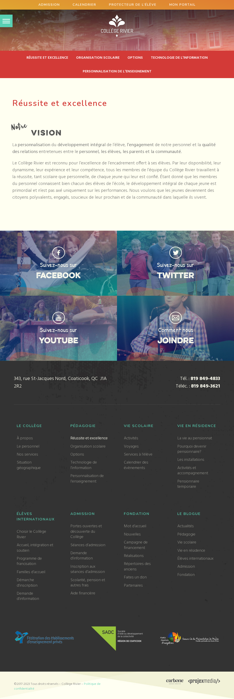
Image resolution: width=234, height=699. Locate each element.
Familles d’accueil (31, 572)
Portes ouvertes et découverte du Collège (86, 531)
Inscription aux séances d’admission (87, 569)
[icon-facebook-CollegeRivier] (58, 249)
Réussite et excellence (47, 58)
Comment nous (175, 329)
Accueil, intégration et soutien (35, 548)
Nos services (27, 454)
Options (135, 58)
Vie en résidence (196, 425)
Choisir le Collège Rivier (31, 534)
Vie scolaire (139, 425)
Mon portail (182, 5)
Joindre (175, 340)
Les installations (190, 459)
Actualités (185, 526)
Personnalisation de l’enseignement (117, 71)
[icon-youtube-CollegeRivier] (58, 314)
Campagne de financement (136, 545)
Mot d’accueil (135, 526)
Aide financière (82, 593)
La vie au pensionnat (194, 438)
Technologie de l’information (179, 58)
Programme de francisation (29, 561)
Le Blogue (189, 513)
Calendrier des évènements (136, 465)
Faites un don (135, 577)
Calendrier (84, 5)
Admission (49, 5)
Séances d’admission (87, 545)
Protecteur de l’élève (133, 5)
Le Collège (29, 425)
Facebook (58, 275)
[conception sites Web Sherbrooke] (204, 682)
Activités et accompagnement (192, 471)
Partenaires (133, 585)
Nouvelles (132, 534)
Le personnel (28, 446)
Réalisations (134, 556)
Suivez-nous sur (58, 264)
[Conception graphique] (174, 682)
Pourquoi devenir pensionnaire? (191, 449)
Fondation (136, 513)
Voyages (131, 446)
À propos (25, 438)
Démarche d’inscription (27, 583)
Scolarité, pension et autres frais (87, 583)
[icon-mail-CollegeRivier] (175, 314)
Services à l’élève (138, 454)
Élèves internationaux (195, 558)
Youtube (58, 340)
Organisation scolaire (98, 58)
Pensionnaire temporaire (188, 484)
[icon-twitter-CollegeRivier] (175, 249)
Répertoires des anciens (137, 566)
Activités (131, 438)
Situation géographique (29, 465)
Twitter (175, 275)
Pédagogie (83, 425)
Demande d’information (28, 596)
